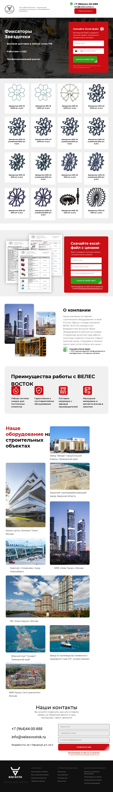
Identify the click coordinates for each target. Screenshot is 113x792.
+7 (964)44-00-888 (86, 4)
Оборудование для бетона (93, 780)
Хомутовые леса (63, 775)
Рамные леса (62, 771)
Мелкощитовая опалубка (39, 771)
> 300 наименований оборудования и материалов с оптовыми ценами (87, 351)
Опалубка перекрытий (38, 778)
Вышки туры (62, 781)
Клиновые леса (62, 778)
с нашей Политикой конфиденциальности (84, 755)
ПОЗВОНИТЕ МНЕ (84, 747)
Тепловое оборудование (92, 783)
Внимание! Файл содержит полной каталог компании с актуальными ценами (86, 35)
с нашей (87, 288)
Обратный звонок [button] (85, 11)
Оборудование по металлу (93, 777)
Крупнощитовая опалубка (39, 775)
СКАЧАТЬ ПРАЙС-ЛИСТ (85, 59)
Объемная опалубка (38, 781)
